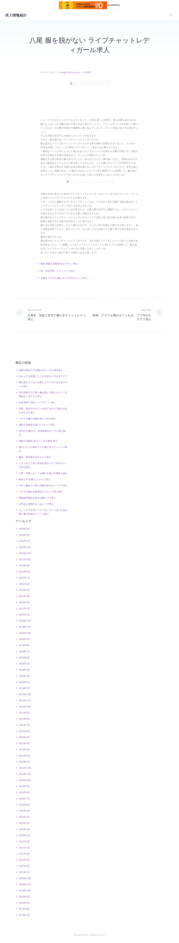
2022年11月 (25, 773)
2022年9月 (24, 786)
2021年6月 (24, 841)
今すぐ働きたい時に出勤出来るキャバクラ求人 (43, 485)
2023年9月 (24, 712)
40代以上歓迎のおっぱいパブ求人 (36, 503)
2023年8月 (24, 718)
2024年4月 (24, 669)
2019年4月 (24, 908)
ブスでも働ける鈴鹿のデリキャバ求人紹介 (41, 491)
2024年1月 (24, 688)
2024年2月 (24, 682)
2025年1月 (24, 614)
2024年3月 (24, 675)
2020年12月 (25, 878)
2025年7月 (24, 577)
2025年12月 (25, 547)
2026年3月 (24, 528)
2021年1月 (24, 872)
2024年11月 (25, 626)
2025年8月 (24, 571)
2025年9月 (24, 565)
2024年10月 (25, 632)
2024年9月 (24, 639)
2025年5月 (24, 589)
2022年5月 (24, 810)
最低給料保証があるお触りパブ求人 (37, 497)
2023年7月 (24, 724)
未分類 (87, 72)
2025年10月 (25, 559)
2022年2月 (24, 829)
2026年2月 (24, 534)
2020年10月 (25, 890)
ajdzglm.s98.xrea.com (70, 72)
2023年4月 (24, 743)
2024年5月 (24, 663)
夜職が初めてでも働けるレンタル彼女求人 (41, 370)
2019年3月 (24, 915)
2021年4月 (24, 853)
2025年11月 (25, 553)
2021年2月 (24, 865)
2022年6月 (24, 804)
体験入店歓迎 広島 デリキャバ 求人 (37, 424)
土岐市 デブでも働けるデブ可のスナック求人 (64, 278)
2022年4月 (24, 816)
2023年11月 (25, 700)
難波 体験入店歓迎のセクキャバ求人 (59, 263)
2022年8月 (24, 792)
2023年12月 (25, 694)
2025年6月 (24, 583)
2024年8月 (24, 645)
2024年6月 (24, 657)
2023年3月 (24, 749)
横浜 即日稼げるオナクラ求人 (35, 457)
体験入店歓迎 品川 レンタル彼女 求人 (38, 440)
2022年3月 (24, 823)
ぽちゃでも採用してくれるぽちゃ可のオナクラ (43, 376)
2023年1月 (24, 761)
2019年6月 (24, 896)
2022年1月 (24, 835)
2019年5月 (24, 902)
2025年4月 (24, 596)
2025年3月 (24, 602)
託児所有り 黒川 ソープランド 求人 (37, 402)
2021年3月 (24, 859)
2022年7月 (24, 798)
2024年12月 (25, 620)
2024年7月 (24, 651)
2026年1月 (24, 540)
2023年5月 (24, 737)
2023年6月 (24, 731)
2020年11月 (25, 884)
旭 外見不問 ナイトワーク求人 (57, 270)
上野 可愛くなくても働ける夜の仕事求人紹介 (43, 473)
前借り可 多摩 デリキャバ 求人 (35, 479)
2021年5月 (24, 847)
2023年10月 (25, 706)
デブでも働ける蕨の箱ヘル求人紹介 (37, 418)
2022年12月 (25, 767)
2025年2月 (24, 608)
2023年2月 (24, 755)
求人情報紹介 (16, 15)
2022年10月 (25, 780)
